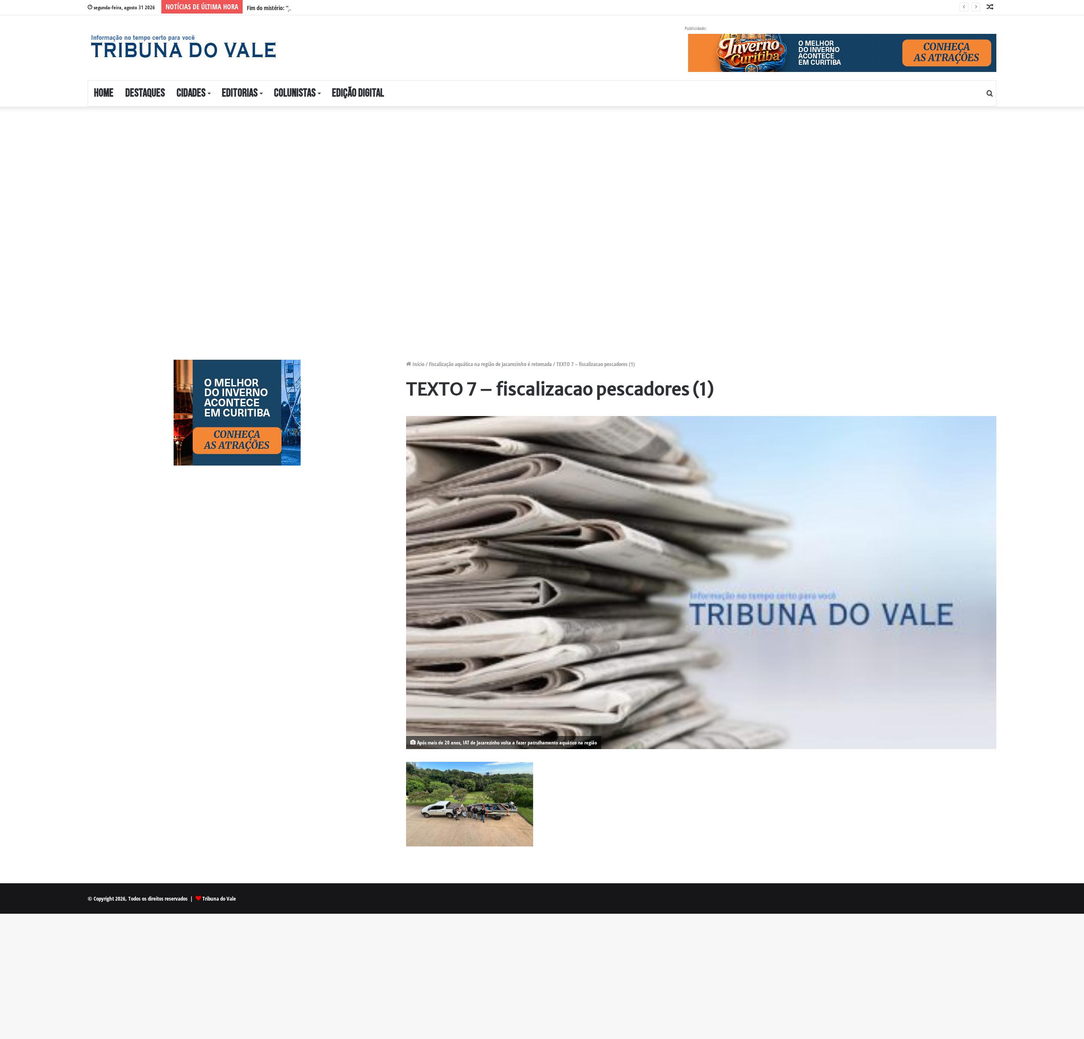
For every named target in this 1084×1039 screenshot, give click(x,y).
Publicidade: (696, 28)
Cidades (191, 93)
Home (103, 93)
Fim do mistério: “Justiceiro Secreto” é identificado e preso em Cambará (329, 8)
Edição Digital (358, 93)
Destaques (145, 93)
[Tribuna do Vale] (183, 46)
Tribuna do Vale (219, 898)
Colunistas (294, 93)
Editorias (239, 93)
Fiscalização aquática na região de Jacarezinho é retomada (490, 364)
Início (417, 364)
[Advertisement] (335, 178)
